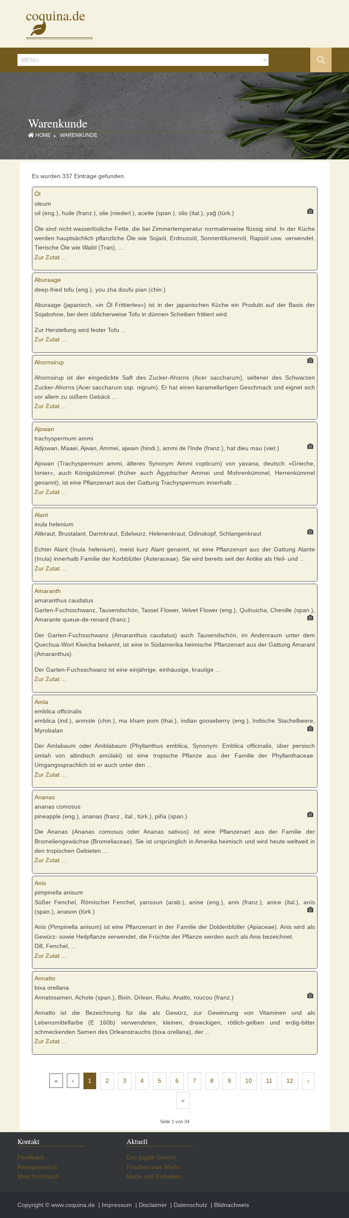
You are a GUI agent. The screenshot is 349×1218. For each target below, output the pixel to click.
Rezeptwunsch (37, 1167)
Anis (40, 883)
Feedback (30, 1157)
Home (43, 135)
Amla (41, 701)
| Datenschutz (188, 1204)
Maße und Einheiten (153, 1176)
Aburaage (47, 279)
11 (269, 1080)
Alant (41, 514)
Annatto (44, 978)
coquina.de (55, 22)
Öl (37, 193)
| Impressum (114, 1204)
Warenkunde (78, 135)
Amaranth (47, 591)
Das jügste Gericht (151, 1157)
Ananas (44, 797)
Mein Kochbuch (38, 1176)
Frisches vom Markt (153, 1167)
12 (289, 1080)
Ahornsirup (49, 362)
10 (248, 1080)
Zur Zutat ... (50, 257)
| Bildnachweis (229, 1204)
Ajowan (44, 429)
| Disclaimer (150, 1204)
